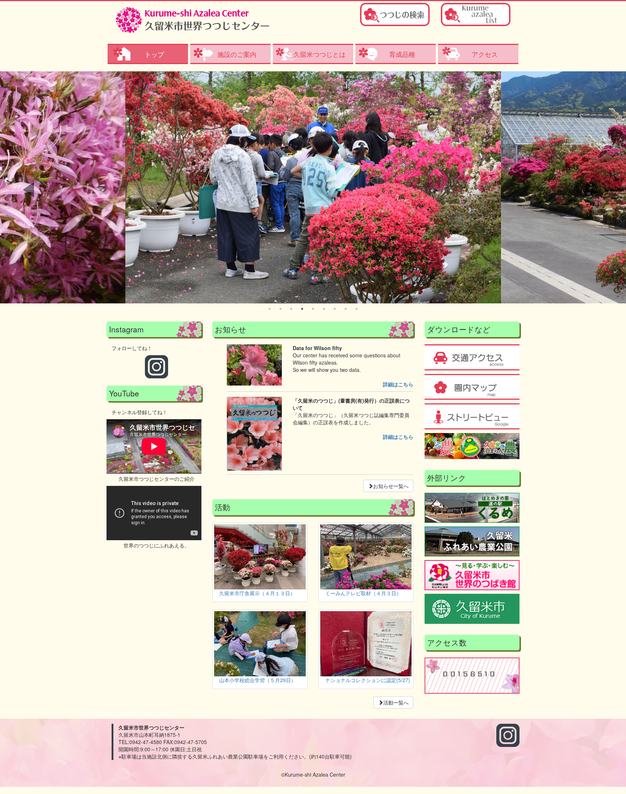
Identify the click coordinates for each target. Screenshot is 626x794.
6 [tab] (323, 308)
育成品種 (402, 54)
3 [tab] (291, 308)
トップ (154, 54)
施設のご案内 (236, 54)
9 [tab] (356, 308)
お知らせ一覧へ (391, 486)
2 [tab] (280, 308)
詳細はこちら (398, 384)
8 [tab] (345, 308)
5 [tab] (313, 308)
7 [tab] (334, 308)
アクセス (485, 54)
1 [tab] (269, 308)
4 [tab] (302, 308)
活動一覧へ (396, 702)
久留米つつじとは (319, 54)
